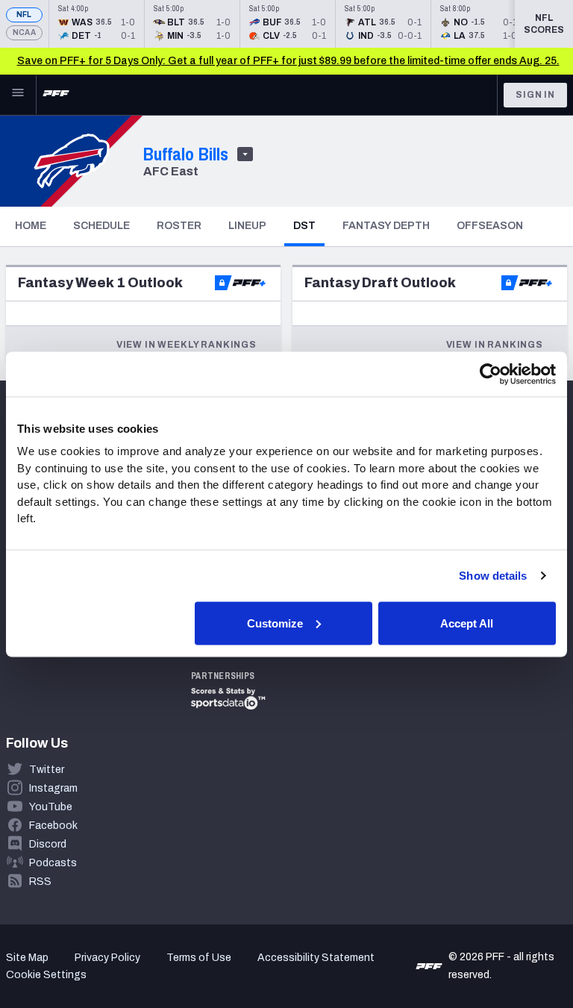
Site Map (27, 957)
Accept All (466, 622)
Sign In (535, 95)
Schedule (101, 225)
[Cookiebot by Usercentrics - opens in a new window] (490, 374)
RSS (40, 881)
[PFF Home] (56, 95)
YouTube (50, 807)
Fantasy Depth (386, 225)
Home (30, 225)
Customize (275, 622)
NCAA (24, 32)
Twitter (46, 769)
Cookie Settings (46, 974)
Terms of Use (198, 957)
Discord (47, 844)
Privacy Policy (107, 957)
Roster (179, 225)
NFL (24, 14)
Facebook (53, 825)
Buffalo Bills (185, 154)
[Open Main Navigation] (18, 94)
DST (309, 225)
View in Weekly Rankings (186, 344)
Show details (493, 575)
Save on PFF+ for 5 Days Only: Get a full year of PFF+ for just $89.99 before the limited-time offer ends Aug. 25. (288, 60)
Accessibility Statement (316, 957)
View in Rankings (494, 344)
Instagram (53, 788)
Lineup (247, 225)
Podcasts (53, 862)
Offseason (490, 225)
